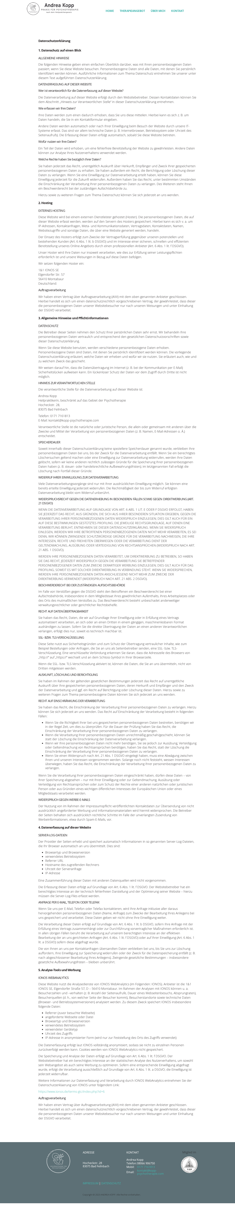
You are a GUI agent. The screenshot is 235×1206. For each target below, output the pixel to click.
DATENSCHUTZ (111, 1183)
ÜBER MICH (158, 11)
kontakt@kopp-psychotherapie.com (150, 1172)
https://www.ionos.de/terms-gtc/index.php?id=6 (71, 1091)
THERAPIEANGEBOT (132, 11)
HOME (110, 11)
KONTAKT (177, 11)
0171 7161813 (146, 1167)
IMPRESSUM (90, 1183)
